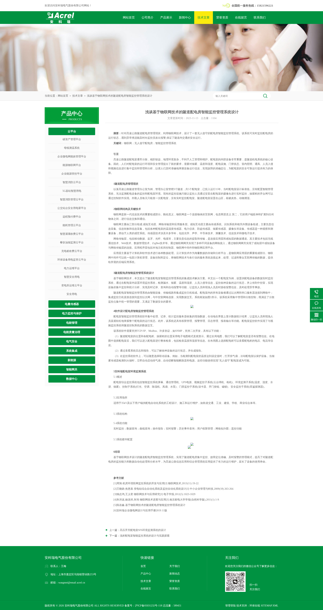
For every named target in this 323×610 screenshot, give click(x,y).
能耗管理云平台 (72, 225)
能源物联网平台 (72, 165)
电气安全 (71, 341)
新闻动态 (174, 573)
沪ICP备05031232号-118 (148, 605)
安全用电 (72, 294)
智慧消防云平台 (72, 182)
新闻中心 (185, 17)
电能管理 (71, 322)
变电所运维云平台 (71, 285)
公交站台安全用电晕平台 (71, 208)
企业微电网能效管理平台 (71, 156)
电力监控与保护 (72, 313)
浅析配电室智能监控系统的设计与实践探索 (145, 535)
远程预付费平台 (72, 216)
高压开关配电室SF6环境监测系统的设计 (143, 530)
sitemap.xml (269, 605)
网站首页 (129, 17)
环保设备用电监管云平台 (71, 259)
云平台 (72, 131)
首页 (143, 566)
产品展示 (166, 17)
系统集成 (71, 350)
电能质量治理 (71, 332)
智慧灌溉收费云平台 (72, 233)
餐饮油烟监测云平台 (72, 242)
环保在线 (255, 605)
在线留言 (241, 17)
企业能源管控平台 (71, 173)
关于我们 (174, 566)
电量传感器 (72, 304)
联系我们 (260, 17)
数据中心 (71, 378)
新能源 (72, 360)
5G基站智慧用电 (71, 191)
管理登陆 (230, 605)
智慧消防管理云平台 (72, 199)
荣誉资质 (222, 17)
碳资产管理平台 (72, 139)
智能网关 (71, 369)
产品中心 (146, 573)
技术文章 (204, 17)
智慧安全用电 (72, 276)
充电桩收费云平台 (71, 251)
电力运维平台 (72, 268)
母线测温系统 (72, 148)
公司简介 (147, 17)
